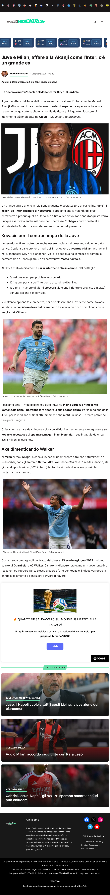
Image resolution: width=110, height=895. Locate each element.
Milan (21, 747)
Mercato (24, 698)
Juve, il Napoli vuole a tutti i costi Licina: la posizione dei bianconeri (52, 706)
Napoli (36, 698)
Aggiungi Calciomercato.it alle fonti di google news (29, 81)
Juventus (12, 698)
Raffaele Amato (19, 73)
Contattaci (96, 873)
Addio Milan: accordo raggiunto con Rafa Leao (44, 754)
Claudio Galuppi (87, 848)
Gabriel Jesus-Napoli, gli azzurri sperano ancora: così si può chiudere (52, 798)
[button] (95, 22)
